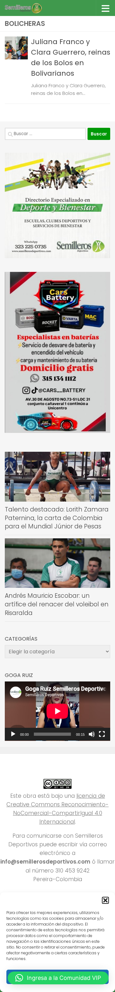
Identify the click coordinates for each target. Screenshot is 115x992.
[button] (105, 900)
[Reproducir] (13, 734)
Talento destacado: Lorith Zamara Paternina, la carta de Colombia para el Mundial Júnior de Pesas (57, 518)
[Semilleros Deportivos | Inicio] (29, 8)
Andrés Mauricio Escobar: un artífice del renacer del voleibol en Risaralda (57, 604)
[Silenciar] (91, 734)
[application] (57, 711)
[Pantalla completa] (102, 734)
